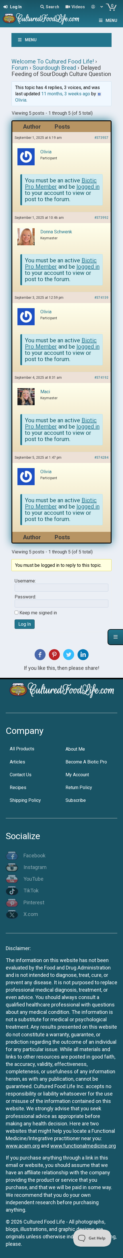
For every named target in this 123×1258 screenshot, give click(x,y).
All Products (22, 748)
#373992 (101, 218)
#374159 (101, 298)
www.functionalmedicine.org (83, 1146)
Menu (111, 20)
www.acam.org (23, 1146)
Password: (25, 597)
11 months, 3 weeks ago (65, 93)
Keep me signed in (38, 612)
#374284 (101, 458)
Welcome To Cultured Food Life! (52, 61)
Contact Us (20, 774)
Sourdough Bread (54, 67)
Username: (25, 581)
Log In (24, 624)
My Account (77, 774)
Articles (17, 762)
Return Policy (79, 787)
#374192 (101, 378)
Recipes (18, 787)
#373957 (101, 138)
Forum (19, 67)
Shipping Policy (25, 800)
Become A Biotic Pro (86, 762)
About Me (75, 749)
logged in (88, 186)
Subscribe (76, 800)
